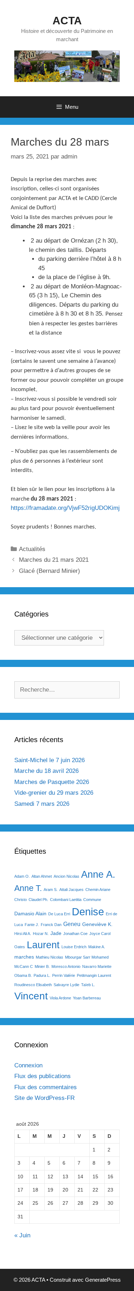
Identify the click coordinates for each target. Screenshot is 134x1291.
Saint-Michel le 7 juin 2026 (49, 760)
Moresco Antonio (65, 966)
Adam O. (22, 876)
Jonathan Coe (75, 933)
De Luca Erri (59, 914)
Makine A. (96, 947)
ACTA (67, 20)
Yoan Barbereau (87, 998)
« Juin (22, 1235)
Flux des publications (42, 1076)
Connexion (28, 1065)
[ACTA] (67, 65)
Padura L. (42, 975)
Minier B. (42, 966)
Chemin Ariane (97, 889)
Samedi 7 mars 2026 (41, 803)
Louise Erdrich (73, 947)
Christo (20, 899)
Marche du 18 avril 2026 (46, 771)
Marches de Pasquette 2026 (51, 782)
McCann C (23, 966)
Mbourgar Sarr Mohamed (87, 957)
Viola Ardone (60, 998)
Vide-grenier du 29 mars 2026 (53, 792)
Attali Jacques (71, 889)
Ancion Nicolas (66, 876)
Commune (92, 899)
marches (24, 957)
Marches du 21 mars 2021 (54, 559)
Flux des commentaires (45, 1087)
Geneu (71, 924)
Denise (88, 911)
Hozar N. (41, 933)
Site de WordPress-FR (44, 1098)
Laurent (43, 944)
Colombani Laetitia (65, 899)
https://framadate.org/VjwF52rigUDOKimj (65, 508)
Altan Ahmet (41, 876)
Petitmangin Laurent (94, 975)
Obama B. (23, 975)
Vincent (31, 996)
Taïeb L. (88, 985)
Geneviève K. (97, 924)
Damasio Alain (30, 913)
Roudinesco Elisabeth (33, 985)
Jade (55, 933)
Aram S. (51, 889)
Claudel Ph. (38, 899)
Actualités (32, 549)
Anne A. (98, 874)
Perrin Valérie (63, 975)
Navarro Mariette (96, 966)
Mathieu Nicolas (49, 957)
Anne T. (28, 888)
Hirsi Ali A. (22, 933)
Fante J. (32, 924)
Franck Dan (51, 924)
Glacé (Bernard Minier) (49, 570)
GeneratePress (103, 1280)
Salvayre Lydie (66, 985)
